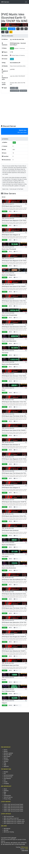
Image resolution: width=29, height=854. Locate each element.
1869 (11, 693)
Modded (6, 772)
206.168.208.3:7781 (9, 514)
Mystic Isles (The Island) (9, 249)
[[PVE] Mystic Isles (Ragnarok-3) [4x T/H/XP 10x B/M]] (14, 454)
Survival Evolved (8, 776)
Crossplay (6, 783)
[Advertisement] (14, 8)
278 (11, 317)
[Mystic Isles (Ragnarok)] (14, 270)
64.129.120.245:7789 (9, 471)
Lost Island (5, 556)
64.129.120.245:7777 (9, 232)
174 (11, 251)
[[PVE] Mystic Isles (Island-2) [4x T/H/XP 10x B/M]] (14, 281)
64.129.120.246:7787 (9, 350)
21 (10, 225)
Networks (6, 766)
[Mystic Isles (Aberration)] (14, 336)
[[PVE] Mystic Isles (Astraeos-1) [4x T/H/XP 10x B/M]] (14, 371)
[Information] (18, 28)
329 (11, 381)
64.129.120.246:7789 (9, 565)
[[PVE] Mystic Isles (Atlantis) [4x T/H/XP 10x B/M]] (14, 646)
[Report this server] (10, 32)
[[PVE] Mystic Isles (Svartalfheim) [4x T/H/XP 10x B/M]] (14, 574)
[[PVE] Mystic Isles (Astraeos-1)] (14, 440)
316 (11, 355)
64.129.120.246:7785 (9, 338)
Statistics (6, 790)
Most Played (7, 756)
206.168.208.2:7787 (9, 577)
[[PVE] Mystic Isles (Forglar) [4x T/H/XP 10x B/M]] (14, 632)
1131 (11, 682)
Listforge (13, 837)
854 (11, 627)
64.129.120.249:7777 (9, 204)
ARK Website (7, 828)
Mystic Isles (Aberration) (9, 341)
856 (11, 656)
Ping (5, 763)
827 (11, 584)
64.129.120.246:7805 (9, 542)
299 (11, 343)
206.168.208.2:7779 (9, 456)
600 (11, 558)
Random (6, 758)
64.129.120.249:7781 (9, 620)
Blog (5, 792)
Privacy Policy (7, 799)
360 (11, 392)
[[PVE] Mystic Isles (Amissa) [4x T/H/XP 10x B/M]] (14, 497)
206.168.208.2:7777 (9, 485)
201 (11, 265)
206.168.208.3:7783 (9, 284)
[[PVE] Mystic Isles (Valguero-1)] (14, 482)
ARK (5, 794)
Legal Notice (25, 850)
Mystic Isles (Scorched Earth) (10, 364)
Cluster (5, 781)
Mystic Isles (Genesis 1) (8, 544)
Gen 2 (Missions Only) (8, 691)
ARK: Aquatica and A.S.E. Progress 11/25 (14, 819)
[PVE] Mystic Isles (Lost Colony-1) (12, 206)
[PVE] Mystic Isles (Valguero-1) (11, 487)
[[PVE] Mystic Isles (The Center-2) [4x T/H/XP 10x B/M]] (14, 411)
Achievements (7, 795)
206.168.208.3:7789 (9, 528)
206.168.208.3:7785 (9, 399)
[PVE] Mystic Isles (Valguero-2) (11, 234)
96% (14, 142)
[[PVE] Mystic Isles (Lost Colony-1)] (14, 201)
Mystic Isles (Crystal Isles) (9, 315)
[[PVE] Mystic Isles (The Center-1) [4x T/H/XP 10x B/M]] (14, 603)
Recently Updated (8, 753)
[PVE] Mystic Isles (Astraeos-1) (11, 444)
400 (11, 464)
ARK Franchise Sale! (9, 816)
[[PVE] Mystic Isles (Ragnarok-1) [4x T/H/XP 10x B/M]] (14, 215)
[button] (11, 39)
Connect (11, 28)
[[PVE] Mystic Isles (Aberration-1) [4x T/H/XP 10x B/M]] (14, 397)
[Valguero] (14, 698)
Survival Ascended (8, 775)
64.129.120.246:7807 (9, 689)
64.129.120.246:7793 (9, 272)
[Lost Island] (14, 551)
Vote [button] (3, 28)
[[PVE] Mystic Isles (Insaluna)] (14, 525)
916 (11, 670)
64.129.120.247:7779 (9, 634)
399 (11, 449)
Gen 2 (3, 390)
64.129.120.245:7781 (9, 298)
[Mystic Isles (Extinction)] (14, 563)
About (5, 789)
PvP (5, 780)
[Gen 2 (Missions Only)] (14, 686)
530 (11, 506)
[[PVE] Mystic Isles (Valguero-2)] (14, 230)
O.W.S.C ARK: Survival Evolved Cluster (13, 804)
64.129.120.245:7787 (9, 499)
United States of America (18, 55)
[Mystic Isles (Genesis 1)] (14, 540)
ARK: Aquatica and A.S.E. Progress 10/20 (14, 821)
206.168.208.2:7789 (9, 663)
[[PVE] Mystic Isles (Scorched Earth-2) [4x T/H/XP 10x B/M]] (14, 589)
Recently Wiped (8, 754)
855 (11, 641)
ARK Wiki (6, 830)
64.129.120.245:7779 (9, 258)
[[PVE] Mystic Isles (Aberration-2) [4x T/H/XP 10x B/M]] (14, 617)
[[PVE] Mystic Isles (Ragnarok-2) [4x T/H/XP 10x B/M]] (14, 255)
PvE (5, 773)
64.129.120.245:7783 (9, 414)
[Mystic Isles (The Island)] (14, 244)
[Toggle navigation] (26, 2)
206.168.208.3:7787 (9, 648)
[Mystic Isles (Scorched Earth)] (14, 359)
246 (11, 291)
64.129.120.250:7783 (9, 428)
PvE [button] (17, 88)
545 (11, 535)
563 (11, 547)
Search (5, 749)
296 (11, 331)
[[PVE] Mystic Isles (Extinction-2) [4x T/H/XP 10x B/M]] (14, 322)
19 (10, 211)
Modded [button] (12, 88)
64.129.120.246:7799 (9, 362)
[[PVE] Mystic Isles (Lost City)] (14, 660)
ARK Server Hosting (9, 832)
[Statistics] (22, 28)
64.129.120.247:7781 (9, 606)
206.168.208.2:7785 (9, 591)
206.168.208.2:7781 (9, 324)
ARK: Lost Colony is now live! (11, 818)
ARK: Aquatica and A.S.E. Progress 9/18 (14, 823)
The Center (5, 352)
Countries (6, 759)
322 (11, 366)
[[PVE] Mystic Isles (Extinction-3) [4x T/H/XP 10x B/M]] (14, 511)
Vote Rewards (7, 778)
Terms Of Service (8, 797)
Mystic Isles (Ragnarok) (8, 275)
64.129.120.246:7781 (9, 247)
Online (12, 48)
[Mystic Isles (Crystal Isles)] (14, 310)
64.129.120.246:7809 (9, 313)
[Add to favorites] (6, 32)
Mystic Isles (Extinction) (9, 568)
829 (11, 613)
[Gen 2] (14, 385)
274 (11, 305)
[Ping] (2, 32)
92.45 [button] (12, 59)
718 (11, 570)
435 (11, 478)
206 (11, 277)
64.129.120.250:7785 (9, 218)
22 (10, 239)
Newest (6, 751)
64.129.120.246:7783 (9, 700)
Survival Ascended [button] (15, 90)
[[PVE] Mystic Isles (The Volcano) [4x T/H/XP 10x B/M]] (14, 468)
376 (11, 406)
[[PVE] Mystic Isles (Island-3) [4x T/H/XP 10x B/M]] (14, 425)
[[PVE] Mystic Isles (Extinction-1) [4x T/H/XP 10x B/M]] (14, 296)
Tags (5, 764)
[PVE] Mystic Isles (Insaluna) (10, 530)
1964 (11, 705)
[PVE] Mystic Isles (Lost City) (10, 665)
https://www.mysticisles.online (17, 66)
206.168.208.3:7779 (9, 442)
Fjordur (4, 679)
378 (11, 421)
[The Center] (14, 347)
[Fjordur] (14, 674)
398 (11, 435)
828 (11, 599)
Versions (6, 761)
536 (11, 521)
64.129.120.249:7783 (9, 373)
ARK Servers (5, 2)
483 (11, 492)
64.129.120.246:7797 (9, 677)
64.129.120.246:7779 (9, 388)
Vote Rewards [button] (23, 90)
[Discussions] (26, 28)
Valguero (4, 703)
